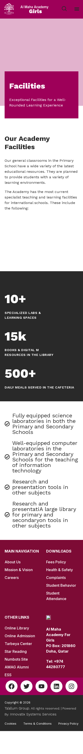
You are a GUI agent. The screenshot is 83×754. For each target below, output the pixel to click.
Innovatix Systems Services (33, 714)
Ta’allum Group (17, 708)
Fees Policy (56, 562)
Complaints (56, 577)
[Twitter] (27, 686)
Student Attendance (56, 596)
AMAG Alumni (17, 667)
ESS (8, 675)
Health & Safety (59, 569)
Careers (12, 577)
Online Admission (20, 636)
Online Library (17, 628)
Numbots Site (16, 659)
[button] (77, 9)
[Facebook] (12, 686)
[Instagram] (71, 686)
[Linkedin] (56, 686)
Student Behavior (61, 585)
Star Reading (16, 651)
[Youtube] (41, 686)
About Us (13, 562)
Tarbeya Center (18, 643)
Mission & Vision (19, 569)
